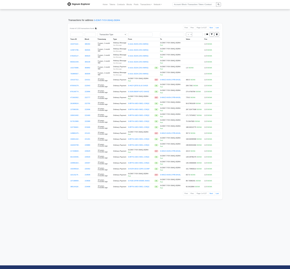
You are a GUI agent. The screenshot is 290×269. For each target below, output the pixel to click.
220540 (87, 157)
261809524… (75, 103)
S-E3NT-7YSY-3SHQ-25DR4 (107, 20)
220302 (87, 169)
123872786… (75, 50)
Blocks (129, 4)
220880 (87, 145)
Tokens (112, 4)
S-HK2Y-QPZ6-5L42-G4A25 (138, 85)
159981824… (75, 163)
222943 (87, 85)
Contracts (121, 4)
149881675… (75, 133)
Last (217, 27)
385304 (87, 44)
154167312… (75, 80)
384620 (87, 56)
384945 (87, 50)
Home (105, 4)
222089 (87, 121)
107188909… (75, 181)
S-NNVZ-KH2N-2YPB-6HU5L (170, 80)
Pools (136, 4)
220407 (87, 163)
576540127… (75, 56)
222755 (87, 103)
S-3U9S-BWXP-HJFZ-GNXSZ (138, 91)
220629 (87, 151)
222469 (87, 115)
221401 (87, 139)
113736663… (75, 127)
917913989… (75, 121)
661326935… (75, 157)
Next (211, 27)
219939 (87, 175)
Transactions (145, 4)
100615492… (75, 115)
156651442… (75, 139)
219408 (87, 187)
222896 (87, 91)
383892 (87, 68)
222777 (87, 97)
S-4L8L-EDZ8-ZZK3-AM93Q (138, 44)
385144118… (75, 187)
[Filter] (211, 34)
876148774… (75, 91)
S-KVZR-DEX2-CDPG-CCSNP (139, 169)
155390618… (75, 169)
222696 (87, 109)
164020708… (75, 145)
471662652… (75, 97)
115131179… (75, 175)
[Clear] (217, 34)
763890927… (75, 74)
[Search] (218, 4)
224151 (87, 80)
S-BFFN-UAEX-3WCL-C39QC (138, 103)
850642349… (75, 62)
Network (157, 4)
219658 (87, 181)
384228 (87, 62)
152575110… (75, 44)
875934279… (75, 85)
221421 (87, 133)
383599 (87, 74)
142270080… (75, 68)
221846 (87, 127)
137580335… (75, 109)
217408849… (75, 151)
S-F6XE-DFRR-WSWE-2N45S (139, 181)
